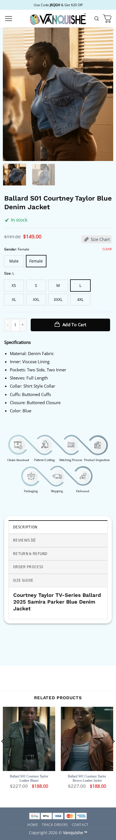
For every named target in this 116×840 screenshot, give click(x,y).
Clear (107, 249)
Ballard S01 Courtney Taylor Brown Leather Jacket (87, 778)
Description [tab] (25, 527)
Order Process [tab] (28, 567)
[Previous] (12, 94)
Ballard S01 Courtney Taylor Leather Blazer (29, 778)
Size (7, 273)
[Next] (104, 94)
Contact (80, 824)
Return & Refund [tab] (30, 553)
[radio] (14, 261)
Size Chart (100, 239)
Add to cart (74, 324)
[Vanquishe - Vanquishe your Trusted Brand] (58, 19)
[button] (8, 18)
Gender (10, 249)
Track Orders (55, 824)
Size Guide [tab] (23, 580)
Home (32, 824)
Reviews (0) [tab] (24, 540)
